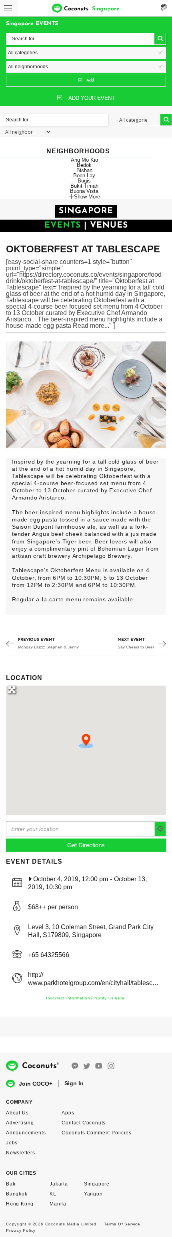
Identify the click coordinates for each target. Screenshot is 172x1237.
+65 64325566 (48, 955)
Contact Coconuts (84, 1123)
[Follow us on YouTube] (99, 1066)
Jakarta (59, 1184)
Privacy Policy (21, 1230)
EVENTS (62, 225)
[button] (86, 741)
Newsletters (20, 1153)
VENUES (109, 225)
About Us (17, 1113)
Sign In (74, 1083)
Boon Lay (84, 175)
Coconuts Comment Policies (96, 1133)
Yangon (93, 1194)
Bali (11, 1184)
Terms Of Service (122, 1224)
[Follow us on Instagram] (111, 1066)
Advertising (20, 1123)
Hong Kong (20, 1204)
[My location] (160, 829)
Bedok (84, 165)
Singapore (97, 1184)
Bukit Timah (84, 186)
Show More (87, 196)
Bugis (84, 181)
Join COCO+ (35, 1083)
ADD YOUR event (91, 98)
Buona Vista (84, 191)
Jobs (12, 1143)
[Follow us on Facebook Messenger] (75, 1066)
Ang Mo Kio (84, 160)
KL (53, 1194)
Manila (58, 1204)
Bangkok (17, 1194)
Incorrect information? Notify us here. (86, 998)
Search (160, 39)
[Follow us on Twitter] (87, 1066)
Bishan (84, 170)
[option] (86, 394)
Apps (68, 1113)
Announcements (26, 1133)
